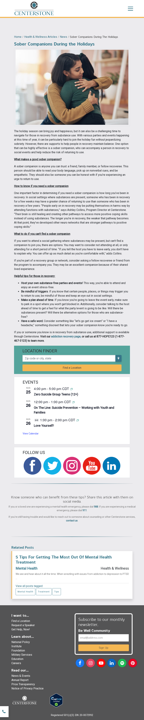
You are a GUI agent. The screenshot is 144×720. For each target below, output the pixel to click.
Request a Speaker (23, 625)
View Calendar (31, 433)
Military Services (21, 654)
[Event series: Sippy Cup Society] (77, 420)
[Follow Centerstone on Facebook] (32, 466)
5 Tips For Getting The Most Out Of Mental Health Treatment (64, 559)
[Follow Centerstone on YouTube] (92, 466)
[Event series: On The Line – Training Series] (73, 402)
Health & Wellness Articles (40, 36)
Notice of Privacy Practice (27, 688)
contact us (72, 520)
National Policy (20, 642)
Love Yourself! (44, 425)
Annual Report (19, 680)
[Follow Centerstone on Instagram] (72, 466)
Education (17, 659)
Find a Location (72, 367)
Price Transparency (23, 684)
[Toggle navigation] (130, 8)
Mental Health (26, 568)
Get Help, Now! (20, 629)
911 (85, 510)
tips (56, 591)
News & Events (20, 675)
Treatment (44, 591)
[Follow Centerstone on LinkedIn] (111, 466)
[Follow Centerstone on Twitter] (52, 466)
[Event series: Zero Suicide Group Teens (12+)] (71, 389)
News (63, 36)
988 (96, 506)
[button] (80, 663)
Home (17, 36)
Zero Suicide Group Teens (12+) (56, 394)
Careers (16, 663)
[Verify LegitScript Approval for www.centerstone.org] (56, 700)
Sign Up (103, 647)
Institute (16, 646)
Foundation (18, 650)
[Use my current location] (118, 358)
